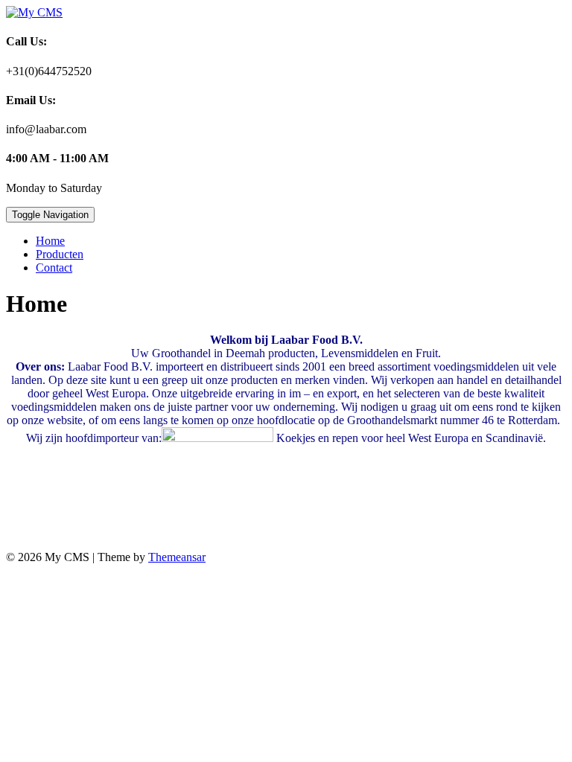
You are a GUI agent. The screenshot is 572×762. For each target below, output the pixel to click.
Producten (59, 254)
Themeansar (177, 557)
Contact (54, 267)
